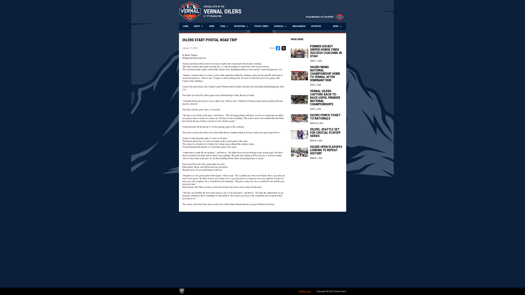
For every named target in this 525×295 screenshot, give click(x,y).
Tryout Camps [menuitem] (261, 26)
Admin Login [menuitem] (305, 291)
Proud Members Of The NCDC (324, 17)
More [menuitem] (337, 26)
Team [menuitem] (224, 26)
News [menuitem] (211, 26)
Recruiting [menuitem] (241, 26)
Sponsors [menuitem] (316, 26)
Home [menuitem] (185, 26)
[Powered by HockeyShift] (181, 291)
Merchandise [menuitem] (300, 26)
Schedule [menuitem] (280, 26)
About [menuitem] (199, 26)
